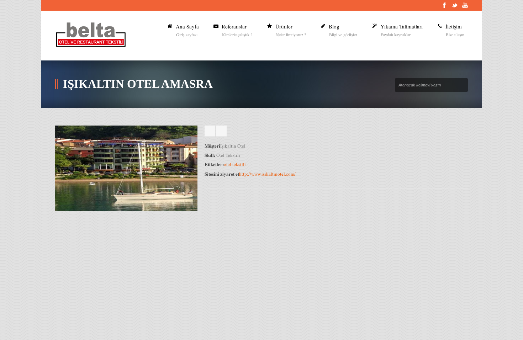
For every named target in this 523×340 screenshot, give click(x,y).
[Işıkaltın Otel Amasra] (126, 209)
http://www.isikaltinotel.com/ (267, 174)
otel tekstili (235, 164)
